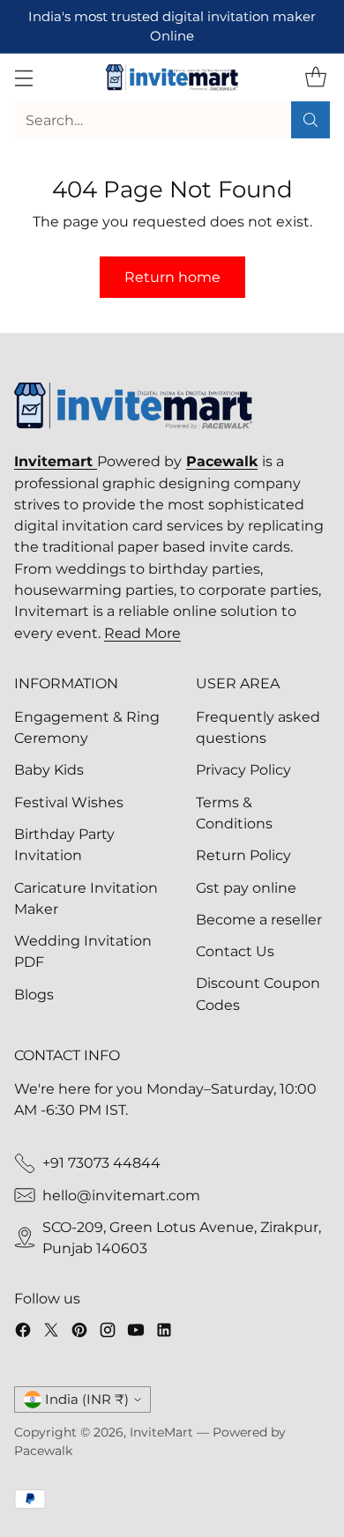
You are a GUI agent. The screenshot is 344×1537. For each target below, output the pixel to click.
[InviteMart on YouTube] (135, 1332)
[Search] (310, 119)
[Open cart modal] (315, 78)
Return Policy (243, 855)
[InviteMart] (172, 77)
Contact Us (235, 951)
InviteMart (161, 1432)
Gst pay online (246, 887)
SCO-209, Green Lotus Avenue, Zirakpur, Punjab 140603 (181, 1237)
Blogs (34, 994)
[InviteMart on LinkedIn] (164, 1332)
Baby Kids (49, 769)
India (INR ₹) (87, 1399)
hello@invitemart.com (121, 1195)
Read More (142, 633)
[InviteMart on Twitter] (51, 1332)
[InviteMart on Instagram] (107, 1332)
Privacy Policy (243, 769)
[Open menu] (23, 78)
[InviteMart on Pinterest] (79, 1332)
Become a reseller (259, 919)
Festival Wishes (68, 802)
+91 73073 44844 (101, 1162)
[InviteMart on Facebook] (23, 1332)
